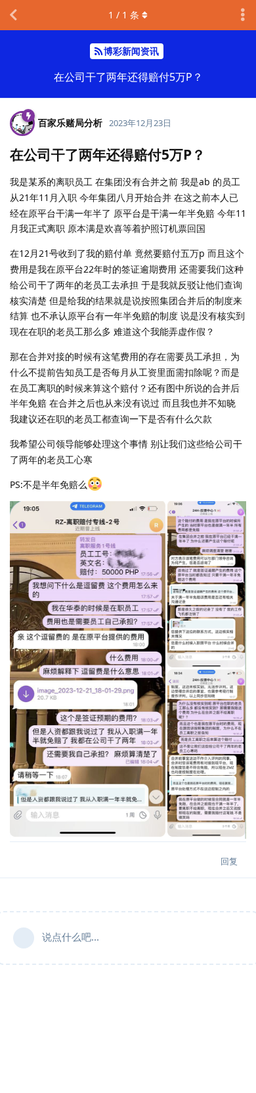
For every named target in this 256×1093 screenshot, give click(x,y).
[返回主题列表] (13, 15)
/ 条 (123, 15)
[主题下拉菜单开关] (243, 15)
